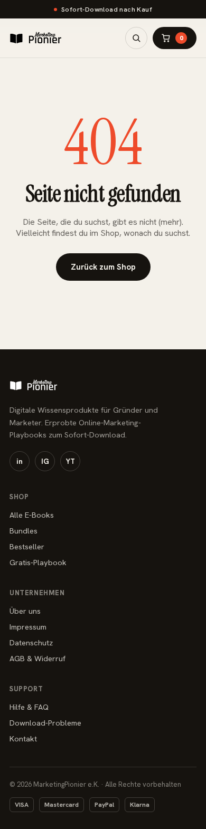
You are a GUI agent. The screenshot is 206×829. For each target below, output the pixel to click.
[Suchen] (136, 38)
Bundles (24, 531)
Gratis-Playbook (38, 562)
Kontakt (23, 738)
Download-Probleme (45, 723)
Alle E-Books (32, 515)
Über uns (25, 611)
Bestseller (27, 546)
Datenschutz (31, 642)
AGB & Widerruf (37, 658)
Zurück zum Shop (103, 267)
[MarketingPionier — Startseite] (36, 38)
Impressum (28, 627)
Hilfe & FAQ (29, 707)
